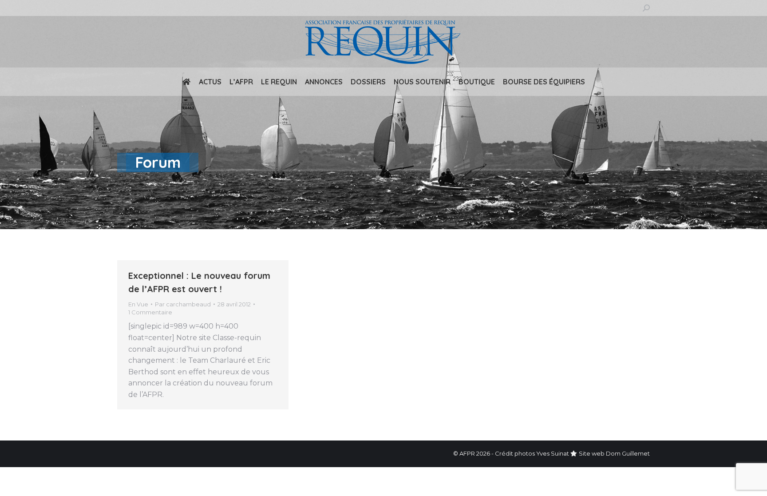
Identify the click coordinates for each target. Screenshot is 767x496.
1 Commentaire (150, 312)
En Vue (138, 304)
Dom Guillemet (628, 453)
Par (183, 304)
